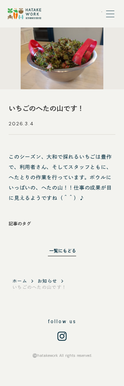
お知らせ (47, 281)
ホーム (19, 281)
